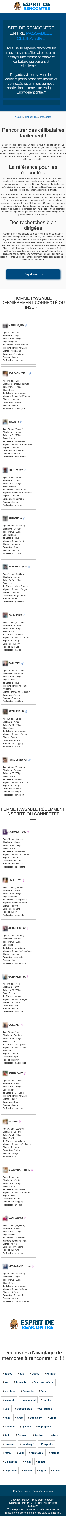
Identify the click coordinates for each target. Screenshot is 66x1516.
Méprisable (37, 1452)
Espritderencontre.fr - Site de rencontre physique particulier (33, 1504)
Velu (21, 1452)
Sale (21, 1373)
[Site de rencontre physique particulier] (33, 6)
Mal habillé (11, 1461)
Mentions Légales (21, 1491)
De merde (28, 1391)
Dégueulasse (24, 1408)
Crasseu (22, 1435)
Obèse (35, 1373)
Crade (53, 1417)
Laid (7, 1408)
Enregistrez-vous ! (33, 274)
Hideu (41, 1461)
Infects (57, 1470)
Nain (7, 1417)
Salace (8, 1373)
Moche (28, 1470)
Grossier (9, 1444)
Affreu (8, 1452)
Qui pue (26, 1426)
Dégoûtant (11, 1470)
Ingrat (42, 1470)
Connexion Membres (43, 1491)
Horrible (51, 1373)
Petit (43, 1391)
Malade (55, 1452)
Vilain (27, 1461)
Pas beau (40, 1435)
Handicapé (28, 1444)
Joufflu (47, 1400)
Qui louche (45, 1408)
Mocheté (10, 1426)
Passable (21, 1382)
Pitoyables (47, 1444)
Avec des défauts (44, 1382)
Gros (20, 1417)
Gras (55, 1435)
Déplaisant (36, 1417)
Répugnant (44, 1426)
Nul (6, 1382)
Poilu (7, 1435)
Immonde (10, 1400)
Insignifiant (29, 1400)
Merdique (10, 1391)
